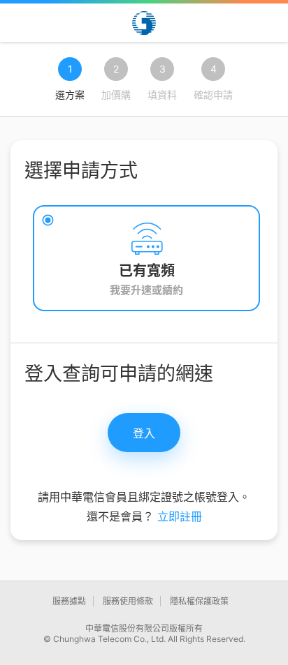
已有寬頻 (147, 270)
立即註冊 (179, 516)
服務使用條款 (128, 601)
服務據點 (69, 601)
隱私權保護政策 (199, 601)
